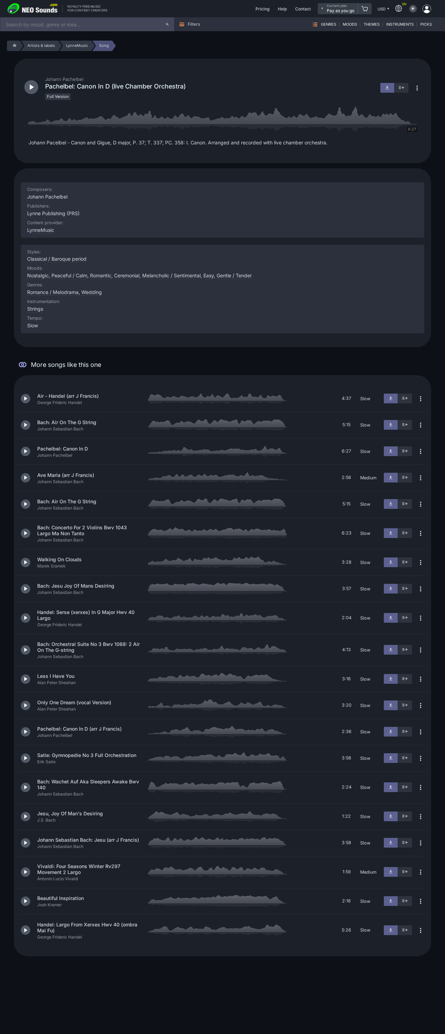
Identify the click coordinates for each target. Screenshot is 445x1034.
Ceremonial (126, 275)
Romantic (100, 275)
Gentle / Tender (234, 275)
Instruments (400, 24)
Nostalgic (38, 275)
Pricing (262, 8)
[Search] (167, 24)
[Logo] (32, 8)
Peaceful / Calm (69, 275)
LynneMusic (40, 230)
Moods (350, 24)
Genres (328, 24)
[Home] (13, 46)
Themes (372, 24)
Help (282, 8)
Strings (35, 309)
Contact (303, 8)
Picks (426, 24)
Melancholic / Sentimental (171, 275)
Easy (208, 275)
